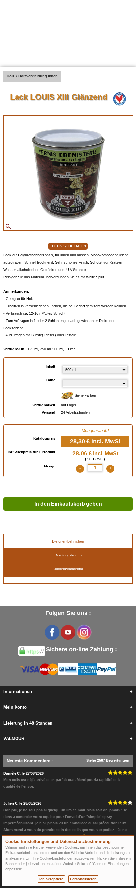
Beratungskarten (68, 555)
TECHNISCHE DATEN (68, 246)
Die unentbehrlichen (68, 541)
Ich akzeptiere (51, 879)
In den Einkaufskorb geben (68, 504)
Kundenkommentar (68, 569)
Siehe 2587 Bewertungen (107, 760)
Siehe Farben (85, 395)
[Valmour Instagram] (84, 632)
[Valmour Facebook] (52, 632)
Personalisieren (83, 879)
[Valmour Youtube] (68, 632)
